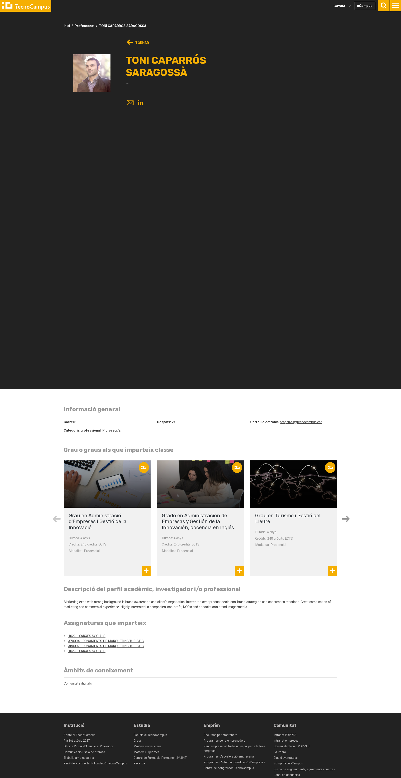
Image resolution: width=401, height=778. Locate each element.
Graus (138, 740)
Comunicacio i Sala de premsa (84, 752)
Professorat (84, 26)
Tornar (142, 43)
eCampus (364, 6)
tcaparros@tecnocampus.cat (301, 422)
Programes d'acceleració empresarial (229, 756)
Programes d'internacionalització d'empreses (234, 762)
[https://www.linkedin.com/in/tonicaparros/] (140, 103)
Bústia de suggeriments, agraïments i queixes (304, 769)
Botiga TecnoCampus (288, 763)
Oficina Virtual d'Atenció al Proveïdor (88, 746)
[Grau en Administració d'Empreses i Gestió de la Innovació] (107, 484)
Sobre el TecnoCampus (79, 735)
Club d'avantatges (286, 758)
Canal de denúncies (287, 775)
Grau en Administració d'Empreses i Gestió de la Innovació (98, 522)
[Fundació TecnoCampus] (25, 6)
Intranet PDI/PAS (285, 735)
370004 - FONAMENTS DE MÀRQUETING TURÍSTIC (106, 641)
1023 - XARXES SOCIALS (86, 636)
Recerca (139, 763)
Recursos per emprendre (220, 735)
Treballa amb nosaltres (79, 758)
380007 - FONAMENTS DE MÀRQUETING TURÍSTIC (106, 646)
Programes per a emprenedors (224, 740)
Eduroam (280, 752)
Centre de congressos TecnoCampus (229, 768)
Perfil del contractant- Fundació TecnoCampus (95, 763)
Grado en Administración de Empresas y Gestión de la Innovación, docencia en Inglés (198, 522)
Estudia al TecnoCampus (150, 735)
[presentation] (56, 519)
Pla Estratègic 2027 (77, 740)
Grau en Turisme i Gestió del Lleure (287, 519)
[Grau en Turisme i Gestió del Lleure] (293, 484)
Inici (67, 26)
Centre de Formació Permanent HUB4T (160, 758)
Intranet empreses (286, 740)
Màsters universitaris (147, 746)
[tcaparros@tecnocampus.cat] (130, 103)
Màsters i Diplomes (146, 752)
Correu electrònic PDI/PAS (292, 746)
